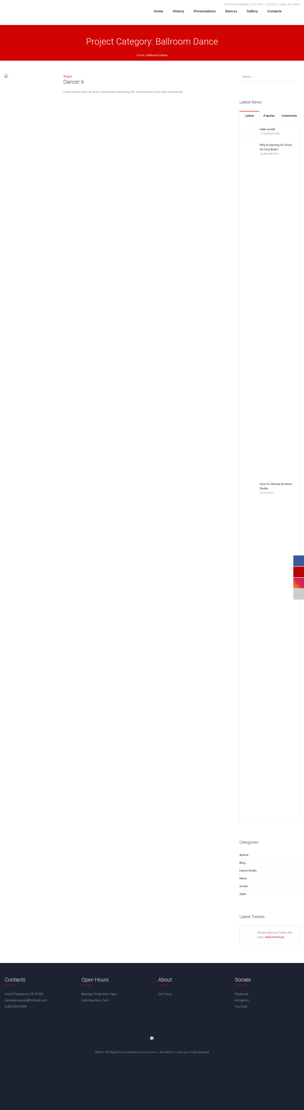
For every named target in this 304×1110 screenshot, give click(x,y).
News (243, 878)
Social (243, 886)
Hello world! (267, 129)
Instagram (242, 1000)
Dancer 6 (73, 82)
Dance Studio (248, 870)
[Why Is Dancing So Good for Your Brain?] (249, 309)
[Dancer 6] (30, 100)
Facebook (241, 994)
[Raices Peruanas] (152, 1038)
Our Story (165, 994)
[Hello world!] (249, 132)
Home (140, 55)
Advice (243, 855)
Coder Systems (199, 1052)
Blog (242, 862)
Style (242, 894)
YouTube (241, 1006)
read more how (274, 937)
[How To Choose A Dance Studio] (249, 648)
